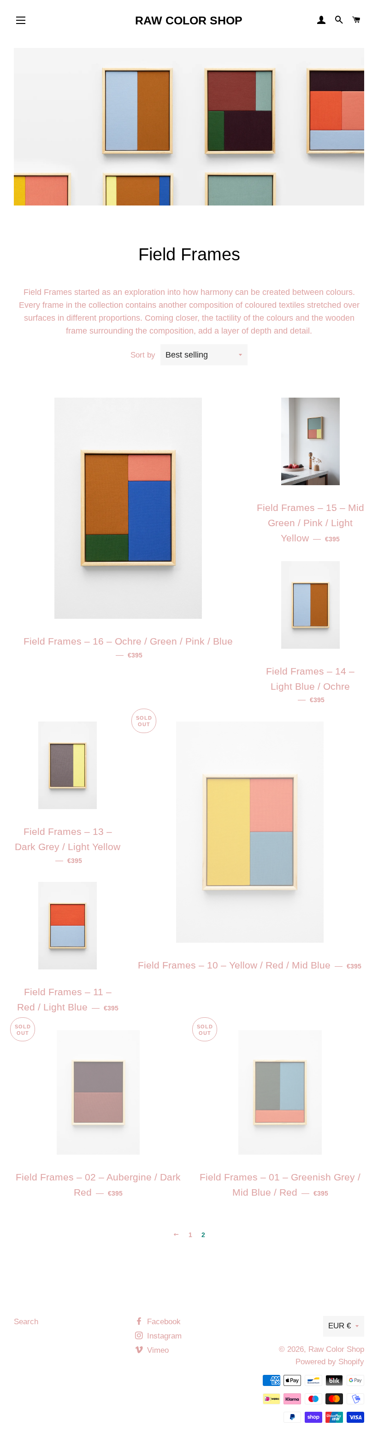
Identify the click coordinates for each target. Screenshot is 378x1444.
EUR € (339, 1325)
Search (26, 1321)
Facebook (163, 1321)
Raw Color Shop (188, 20)
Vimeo (157, 1350)
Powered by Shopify (329, 1361)
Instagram (163, 1336)
